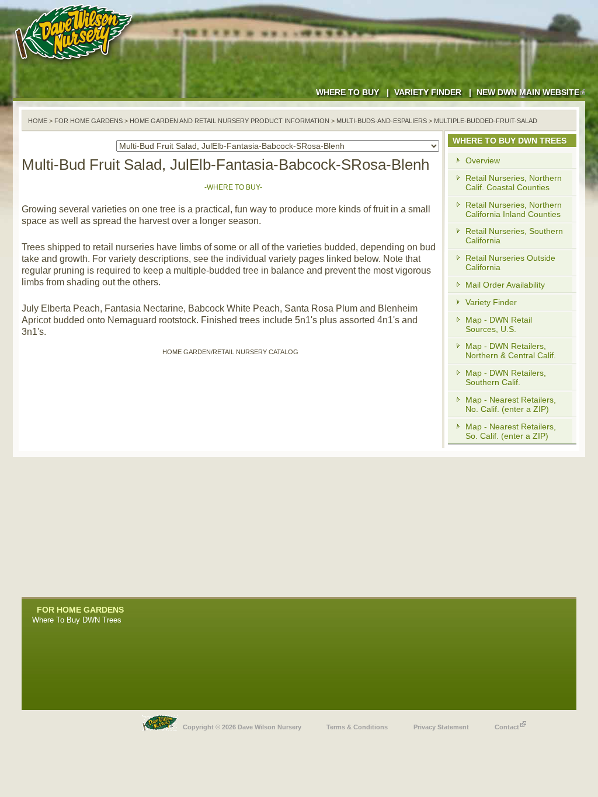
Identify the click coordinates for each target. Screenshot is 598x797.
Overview (482, 160)
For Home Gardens (88, 120)
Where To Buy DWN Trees (76, 620)
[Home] (76, 64)
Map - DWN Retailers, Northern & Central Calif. (510, 350)
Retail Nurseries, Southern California (514, 235)
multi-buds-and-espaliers (381, 120)
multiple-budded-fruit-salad (485, 120)
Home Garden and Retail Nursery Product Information (229, 120)
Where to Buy (347, 92)
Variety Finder (427, 92)
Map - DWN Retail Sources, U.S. (498, 324)
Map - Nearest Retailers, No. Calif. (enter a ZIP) (510, 404)
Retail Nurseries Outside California (510, 262)
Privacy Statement (441, 726)
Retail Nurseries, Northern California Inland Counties (513, 209)
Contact (507, 726)
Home (37, 120)
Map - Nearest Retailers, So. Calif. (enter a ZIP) (510, 431)
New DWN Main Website (528, 92)
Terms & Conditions (357, 726)
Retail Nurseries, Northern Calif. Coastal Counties (513, 182)
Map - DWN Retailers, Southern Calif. (505, 377)
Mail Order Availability (505, 284)
